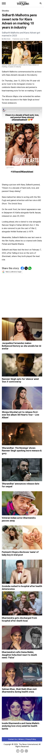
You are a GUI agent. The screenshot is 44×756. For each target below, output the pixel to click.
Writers (21, 739)
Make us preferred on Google (13, 272)
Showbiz (5, 11)
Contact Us (12, 739)
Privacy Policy (31, 739)
